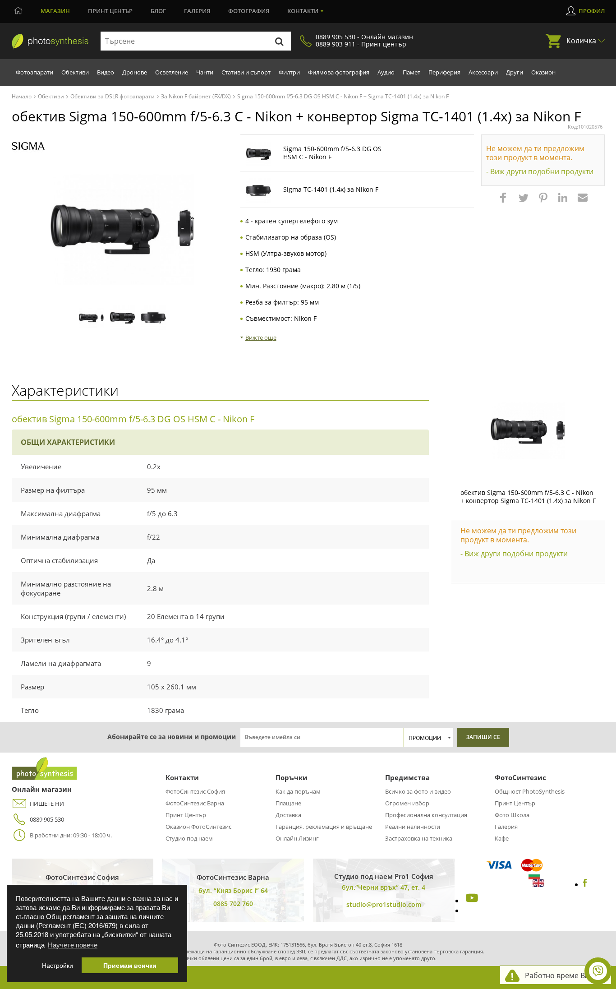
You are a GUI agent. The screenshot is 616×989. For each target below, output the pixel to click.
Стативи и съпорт (246, 72)
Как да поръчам (298, 791)
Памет (411, 72)
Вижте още (260, 337)
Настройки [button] (57, 965)
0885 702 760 (233, 903)
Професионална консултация (426, 815)
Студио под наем (189, 838)
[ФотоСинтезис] (50, 41)
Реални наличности (412, 827)
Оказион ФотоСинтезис (198, 827)
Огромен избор (407, 803)
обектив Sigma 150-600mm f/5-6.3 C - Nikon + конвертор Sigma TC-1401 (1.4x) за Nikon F (528, 497)
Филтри (289, 72)
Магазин (55, 11)
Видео (105, 72)
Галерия (197, 11)
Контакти (302, 11)
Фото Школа (512, 815)
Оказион (543, 72)
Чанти (204, 72)
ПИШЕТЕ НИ (47, 804)
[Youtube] (471, 901)
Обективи (75, 72)
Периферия (444, 72)
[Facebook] (585, 884)
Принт (110, 11)
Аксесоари (483, 72)
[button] (504, 202)
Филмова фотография (338, 72)
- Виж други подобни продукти (539, 171)
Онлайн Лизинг (297, 838)
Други (514, 72)
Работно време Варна (563, 975)
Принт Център (185, 815)
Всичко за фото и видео (418, 791)
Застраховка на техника (418, 838)
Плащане (288, 803)
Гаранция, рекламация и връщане (324, 827)
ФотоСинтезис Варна (194, 803)
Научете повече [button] (72, 944)
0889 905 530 (47, 819)
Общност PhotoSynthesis (530, 791)
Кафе (502, 838)
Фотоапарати (34, 72)
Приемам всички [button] (129, 965)
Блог (158, 11)
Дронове (134, 72)
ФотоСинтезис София (195, 791)
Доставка (288, 815)
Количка (581, 41)
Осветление (171, 72)
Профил (592, 11)
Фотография (248, 11)
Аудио (386, 72)
